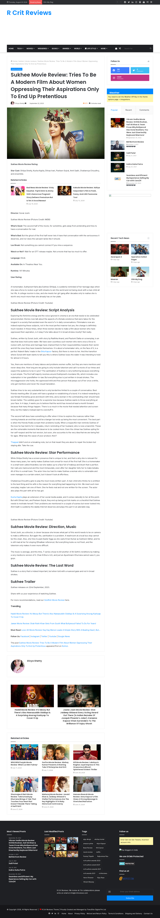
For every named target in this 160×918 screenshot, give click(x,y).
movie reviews (30, 61)
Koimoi (65, 646)
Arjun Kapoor (101, 843)
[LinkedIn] (132, 2)
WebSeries (42, 48)
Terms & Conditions (115, 913)
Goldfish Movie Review (54, 600)
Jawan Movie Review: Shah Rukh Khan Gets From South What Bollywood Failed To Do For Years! (53, 623)
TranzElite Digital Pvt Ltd (96, 909)
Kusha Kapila (16, 497)
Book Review (87, 848)
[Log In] (140, 2)
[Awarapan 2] (120, 249)
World (77, 48)
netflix (98, 852)
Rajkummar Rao (102, 856)
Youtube (52, 636)
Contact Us (148, 913)
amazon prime (88, 843)
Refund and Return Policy (96, 913)
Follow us (123, 831)
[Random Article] (147, 2)
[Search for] (150, 48)
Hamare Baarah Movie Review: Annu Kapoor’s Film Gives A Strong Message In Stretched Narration (85, 798)
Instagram (35, 636)
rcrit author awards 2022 (91, 860)
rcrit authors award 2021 (91, 865)
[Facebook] (125, 2)
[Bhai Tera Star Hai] (73, 847)
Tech (19, 48)
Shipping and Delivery (133, 913)
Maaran (114, 279)
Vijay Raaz (100, 878)
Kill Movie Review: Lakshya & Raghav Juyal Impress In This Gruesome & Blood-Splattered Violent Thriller (86, 766)
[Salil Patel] (117, 156)
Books (55, 48)
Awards (65, 48)
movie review (88, 852)
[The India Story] (61, 854)
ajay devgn (87, 839)
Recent (129, 110)
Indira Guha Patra (134, 164)
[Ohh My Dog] (140, 272)
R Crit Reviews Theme (50, 909)
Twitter (44, 636)
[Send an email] (25, 103)
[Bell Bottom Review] (117, 145)
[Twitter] (129, 2)
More (103, 48)
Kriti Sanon (100, 848)
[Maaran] (120, 272)
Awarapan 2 (116, 257)
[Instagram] (136, 2)
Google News (64, 636)
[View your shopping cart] (144, 2)
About (70, 913)
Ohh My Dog (48, 2)
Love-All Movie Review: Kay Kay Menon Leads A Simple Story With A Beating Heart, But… (61, 630)
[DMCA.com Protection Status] (126, 864)
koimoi (21, 61)
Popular (114, 110)
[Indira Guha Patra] (117, 167)
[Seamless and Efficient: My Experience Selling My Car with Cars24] (117, 178)
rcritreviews (103, 873)
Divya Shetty (34, 660)
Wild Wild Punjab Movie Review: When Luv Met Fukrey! (24, 763)
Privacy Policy (79, 913)
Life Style (91, 48)
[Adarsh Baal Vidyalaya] (73, 854)
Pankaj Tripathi (88, 856)
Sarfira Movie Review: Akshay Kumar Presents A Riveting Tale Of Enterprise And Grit (55, 764)
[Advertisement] (105, 24)
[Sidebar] (151, 2)
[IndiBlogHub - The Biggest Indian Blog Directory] (128, 850)
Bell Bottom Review (135, 142)
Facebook (24, 636)
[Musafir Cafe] (49, 854)
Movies (30, 48)
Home (11, 48)
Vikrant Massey (88, 882)
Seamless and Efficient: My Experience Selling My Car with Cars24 (137, 178)
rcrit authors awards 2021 (92, 869)
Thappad (14, 442)
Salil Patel (131, 153)
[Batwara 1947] (49, 840)
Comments (144, 110)
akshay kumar (99, 839)
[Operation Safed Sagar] (140, 249)
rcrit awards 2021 (89, 873)
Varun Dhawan (88, 878)
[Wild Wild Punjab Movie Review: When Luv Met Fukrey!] (24, 752)
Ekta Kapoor (46, 351)
